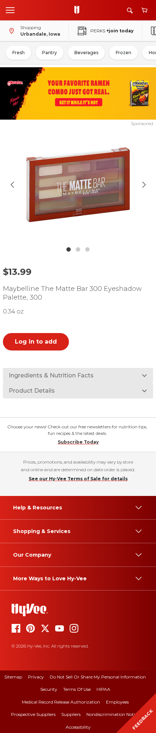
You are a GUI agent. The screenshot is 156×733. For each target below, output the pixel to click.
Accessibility (78, 727)
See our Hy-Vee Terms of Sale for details (78, 478)
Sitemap (13, 677)
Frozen (123, 52)
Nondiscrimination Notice (112, 714)
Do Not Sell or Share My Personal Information (98, 677)
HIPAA (103, 689)
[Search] (130, 10)
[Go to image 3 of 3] (87, 249)
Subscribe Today (78, 442)
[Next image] (144, 184)
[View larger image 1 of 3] (78, 184)
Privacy (36, 677)
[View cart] (144, 10)
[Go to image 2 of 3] (78, 249)
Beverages (86, 52)
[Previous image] (12, 184)
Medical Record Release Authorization (61, 702)
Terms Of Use (77, 689)
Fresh (18, 52)
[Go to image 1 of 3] (68, 249)
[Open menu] (10, 9)
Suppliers (71, 714)
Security (48, 689)
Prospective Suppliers (33, 714)
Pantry (49, 52)
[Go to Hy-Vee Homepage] (78, 10)
